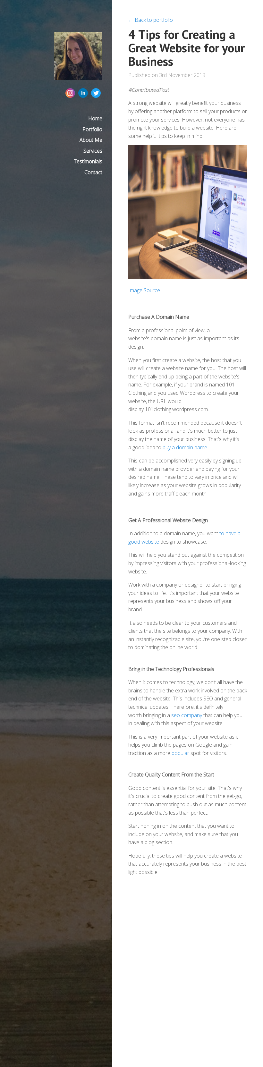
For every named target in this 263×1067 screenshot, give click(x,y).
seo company (186, 715)
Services (92, 150)
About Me (91, 139)
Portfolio (92, 129)
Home (95, 118)
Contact (93, 172)
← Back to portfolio (150, 19)
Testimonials (88, 161)
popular (180, 753)
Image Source (144, 290)
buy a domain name (185, 447)
